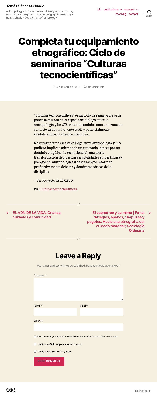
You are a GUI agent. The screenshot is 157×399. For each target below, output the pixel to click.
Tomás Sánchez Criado (25, 6)
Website (38, 320)
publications (111, 9)
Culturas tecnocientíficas (58, 189)
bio (99, 9)
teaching (121, 14)
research (129, 9)
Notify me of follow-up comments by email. (60, 344)
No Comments (96, 86)
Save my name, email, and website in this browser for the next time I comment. (77, 336)
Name (38, 306)
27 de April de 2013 (68, 86)
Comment (40, 275)
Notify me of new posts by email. (55, 351)
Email (84, 306)
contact (133, 14)
